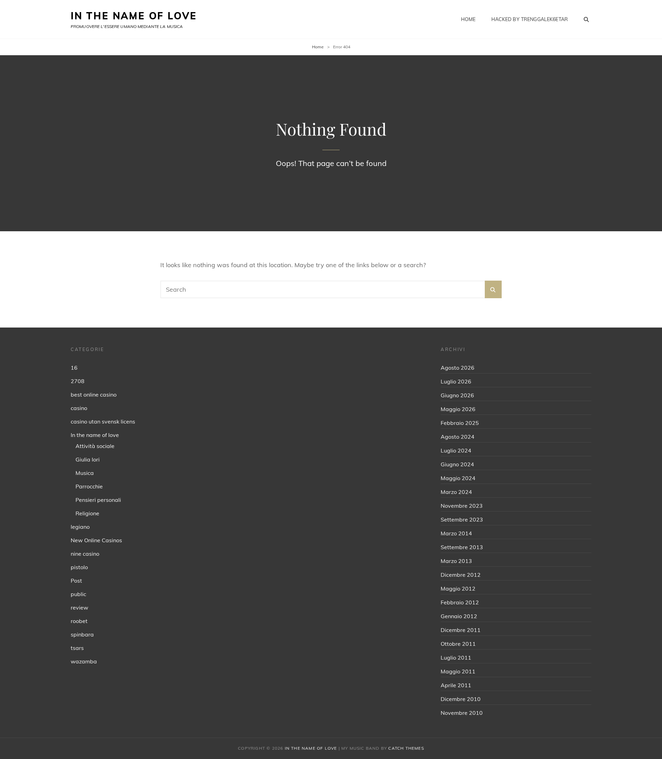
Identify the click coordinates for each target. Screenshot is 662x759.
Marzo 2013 (456, 560)
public (78, 594)
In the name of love (95, 434)
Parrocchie (89, 486)
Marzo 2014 (456, 533)
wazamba (84, 661)
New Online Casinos (96, 540)
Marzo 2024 (456, 491)
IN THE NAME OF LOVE (134, 16)
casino (79, 408)
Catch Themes (406, 748)
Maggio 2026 (458, 409)
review (79, 607)
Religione (87, 513)
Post (76, 580)
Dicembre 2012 (461, 574)
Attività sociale (95, 445)
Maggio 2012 (458, 588)
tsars (77, 647)
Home (468, 19)
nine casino (85, 553)
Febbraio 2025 (460, 422)
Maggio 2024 (458, 478)
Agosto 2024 (457, 436)
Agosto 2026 (457, 367)
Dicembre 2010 (461, 698)
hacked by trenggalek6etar (529, 19)
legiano (80, 526)
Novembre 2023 (462, 505)
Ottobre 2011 (458, 643)
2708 (77, 381)
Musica (85, 472)
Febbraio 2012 (460, 602)
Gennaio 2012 (459, 616)
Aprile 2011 (456, 685)
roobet (79, 620)
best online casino (94, 394)
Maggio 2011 (458, 671)
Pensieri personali (98, 499)
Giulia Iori (88, 459)
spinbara (82, 634)
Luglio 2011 (456, 657)
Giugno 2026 (457, 395)
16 (74, 367)
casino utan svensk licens (103, 421)
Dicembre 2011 (461, 629)
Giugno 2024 (457, 464)
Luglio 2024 (456, 450)
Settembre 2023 (462, 519)
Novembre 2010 (462, 712)
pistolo (79, 567)
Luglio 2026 (456, 381)
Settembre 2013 (462, 547)
